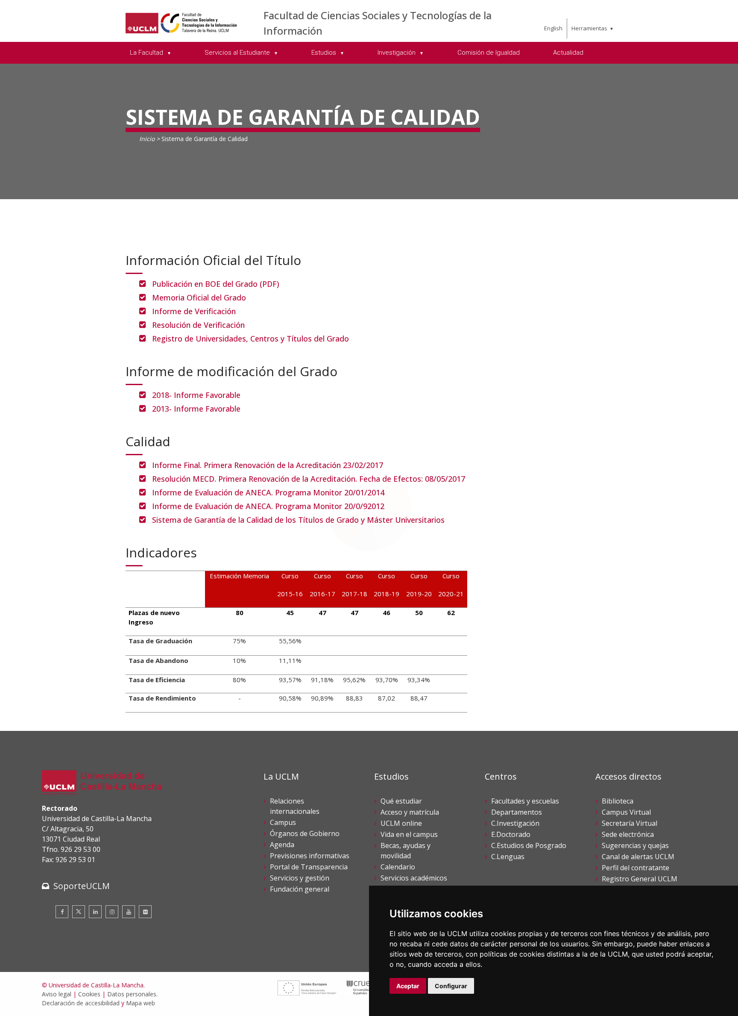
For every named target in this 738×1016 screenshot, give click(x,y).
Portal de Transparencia (309, 867)
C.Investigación (515, 823)
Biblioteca (617, 801)
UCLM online (401, 823)
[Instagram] (111, 911)
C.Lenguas (507, 856)
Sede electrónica (628, 834)
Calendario (398, 867)
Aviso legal (56, 994)
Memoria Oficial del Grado (199, 297)
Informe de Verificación (194, 311)
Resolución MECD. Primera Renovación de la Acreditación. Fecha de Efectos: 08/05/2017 (308, 479)
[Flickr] (145, 911)
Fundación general (299, 889)
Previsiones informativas (309, 855)
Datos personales (131, 994)
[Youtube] (128, 911)
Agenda (282, 844)
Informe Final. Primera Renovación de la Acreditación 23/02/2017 (267, 465)
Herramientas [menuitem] (589, 28)
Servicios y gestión (299, 878)
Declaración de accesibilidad (81, 1003)
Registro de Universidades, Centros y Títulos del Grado (250, 338)
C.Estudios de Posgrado (528, 845)
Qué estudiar (401, 801)
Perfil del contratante (635, 867)
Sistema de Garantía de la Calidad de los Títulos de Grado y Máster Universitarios (298, 520)
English (553, 28)
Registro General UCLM (639, 878)
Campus (283, 822)
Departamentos (516, 812)
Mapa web (140, 1003)
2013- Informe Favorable (196, 408)
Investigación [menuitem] (397, 52)
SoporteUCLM (81, 886)
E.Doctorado (510, 834)
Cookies (89, 994)
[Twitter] (78, 911)
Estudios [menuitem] (324, 52)
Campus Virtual (626, 812)
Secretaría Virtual (629, 823)
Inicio (147, 139)
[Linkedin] (95, 911)
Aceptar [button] (407, 985)
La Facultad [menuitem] (147, 52)
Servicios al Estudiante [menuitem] (238, 52)
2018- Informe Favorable (196, 395)
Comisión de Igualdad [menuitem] (488, 52)
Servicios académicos (414, 878)
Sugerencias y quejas (635, 845)
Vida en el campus (409, 834)
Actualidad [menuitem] (568, 52)
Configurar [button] (451, 985)
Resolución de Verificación (198, 325)
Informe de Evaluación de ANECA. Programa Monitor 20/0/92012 (268, 506)
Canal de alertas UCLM (638, 856)
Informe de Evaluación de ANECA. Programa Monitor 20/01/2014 (268, 492)
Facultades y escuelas (525, 801)
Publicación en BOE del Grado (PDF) (215, 284)
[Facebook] (62, 911)
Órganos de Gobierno (305, 833)
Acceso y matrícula (410, 812)
